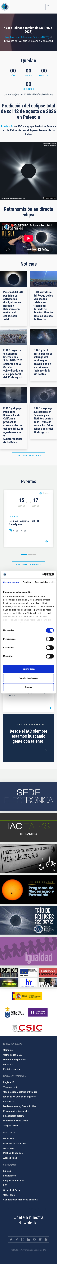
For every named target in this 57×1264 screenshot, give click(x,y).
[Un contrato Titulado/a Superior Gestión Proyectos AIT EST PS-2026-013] (50, 708)
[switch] (50, 639)
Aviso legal (9, 1148)
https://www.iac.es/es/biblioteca (9, 972)
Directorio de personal (14, 1059)
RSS (5, 1185)
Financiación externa (13, 1116)
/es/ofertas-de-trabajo (45, 750)
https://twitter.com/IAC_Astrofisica (11, 1239)
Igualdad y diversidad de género (19, 1096)
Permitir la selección (28, 678)
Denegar (28, 687)
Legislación (9, 1082)
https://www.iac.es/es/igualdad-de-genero (28, 951)
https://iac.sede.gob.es (28, 796)
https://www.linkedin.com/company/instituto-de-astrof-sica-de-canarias (28, 1239)
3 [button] (34, 554)
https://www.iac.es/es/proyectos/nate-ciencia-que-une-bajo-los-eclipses (28, 920)
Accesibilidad (10, 1158)
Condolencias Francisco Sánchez (20, 1199)
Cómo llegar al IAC (12, 1055)
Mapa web (8, 1138)
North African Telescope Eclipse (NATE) (27, 37)
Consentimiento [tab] (11, 582)
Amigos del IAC (11, 1125)
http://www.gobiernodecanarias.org (14, 1012)
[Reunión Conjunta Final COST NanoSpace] (46, 541)
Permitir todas (28, 669)
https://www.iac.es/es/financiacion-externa (48, 972)
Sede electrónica (11, 1190)
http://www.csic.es (27, 1028)
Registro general (11, 1069)
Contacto (8, 1050)
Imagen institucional (13, 1180)
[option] (28, 518)
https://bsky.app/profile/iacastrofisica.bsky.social (40, 1239)
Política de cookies (13, 1153)
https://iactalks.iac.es (28, 827)
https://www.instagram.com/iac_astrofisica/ (23, 1239)
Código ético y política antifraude (20, 1092)
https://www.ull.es (38, 1012)
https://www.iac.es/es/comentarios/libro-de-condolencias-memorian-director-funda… (48, 982)
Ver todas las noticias (28, 455)
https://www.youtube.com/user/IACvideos (34, 1239)
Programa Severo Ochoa (15, 1120)
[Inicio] (5, 7)
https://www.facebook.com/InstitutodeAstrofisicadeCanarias (17, 1239)
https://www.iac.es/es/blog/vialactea (28, 858)
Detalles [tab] (27, 582)
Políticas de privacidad (14, 1143)
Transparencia (10, 1087)
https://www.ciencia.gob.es (27, 996)
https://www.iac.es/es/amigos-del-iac (28, 889)
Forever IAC (9, 1101)
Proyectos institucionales (16, 1111)
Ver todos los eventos (28, 564)
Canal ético (9, 1195)
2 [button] (30, 554)
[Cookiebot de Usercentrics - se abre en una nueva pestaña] (42, 574)
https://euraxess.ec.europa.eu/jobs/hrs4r (29, 982)
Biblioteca (8, 1064)
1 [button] (24, 554)
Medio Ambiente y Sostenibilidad (19, 1106)
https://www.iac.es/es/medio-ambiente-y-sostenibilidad (9, 982)
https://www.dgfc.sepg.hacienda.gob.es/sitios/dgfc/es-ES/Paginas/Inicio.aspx (29, 972)
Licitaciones (9, 1175)
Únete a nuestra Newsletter (28, 1220)
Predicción (7, 126)
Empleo (7, 1171)
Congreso (14, 516)
